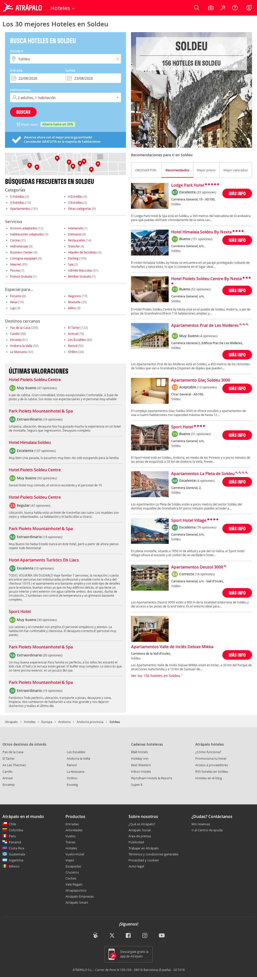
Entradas (72, 824)
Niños (72, 308)
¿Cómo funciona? (208, 752)
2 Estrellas (75, 202)
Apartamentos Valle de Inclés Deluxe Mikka (172, 646)
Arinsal (73, 334)
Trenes (70, 842)
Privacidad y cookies (143, 860)
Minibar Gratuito (79, 276)
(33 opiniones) (206, 192)
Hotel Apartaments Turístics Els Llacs (44, 560)
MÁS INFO (237, 193)
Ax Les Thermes (14, 765)
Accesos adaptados (23, 228)
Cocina (15, 240)
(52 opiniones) (201, 289)
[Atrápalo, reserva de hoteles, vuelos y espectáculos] (23, 8)
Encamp (15, 340)
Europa (46, 721)
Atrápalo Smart (77, 902)
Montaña (74, 302)
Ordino (73, 352)
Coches (71, 878)
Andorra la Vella (21, 346)
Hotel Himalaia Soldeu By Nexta (201, 232)
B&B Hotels (139, 752)
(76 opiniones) (206, 527)
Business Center (21, 252)
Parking (73, 258)
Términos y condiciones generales (153, 854)
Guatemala (17, 854)
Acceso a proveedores (211, 765)
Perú (12, 836)
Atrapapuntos (76, 890)
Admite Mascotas (80, 270)
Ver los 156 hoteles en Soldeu (156, 675)
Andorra (64, 721)
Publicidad (136, 842)
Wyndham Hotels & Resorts (151, 778)
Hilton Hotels (141, 771)
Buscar (23, 112)
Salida (70, 70)
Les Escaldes (77, 340)
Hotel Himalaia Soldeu (30, 442)
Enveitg (72, 784)
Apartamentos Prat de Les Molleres (205, 325)
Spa (70, 264)
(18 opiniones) (205, 574)
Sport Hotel (20, 611)
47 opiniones (47, 388)
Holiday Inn (139, 758)
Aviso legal (136, 866)
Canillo (15, 334)
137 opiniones (45, 451)
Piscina (15, 270)
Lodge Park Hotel (187, 185)
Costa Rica (16, 848)
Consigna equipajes (23, 258)
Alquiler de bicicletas (82, 252)
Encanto (15, 296)
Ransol (72, 346)
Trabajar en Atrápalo (143, 848)
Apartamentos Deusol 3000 (197, 567)
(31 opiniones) (201, 434)
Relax (14, 302)
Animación (75, 228)
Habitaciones (20, 89)
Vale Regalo (74, 884)
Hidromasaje (19, 246)
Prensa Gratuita (21, 276)
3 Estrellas (17, 202)
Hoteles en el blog (208, 778)
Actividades (74, 830)
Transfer (74, 246)
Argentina (16, 860)
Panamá (15, 842)
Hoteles (29, 721)
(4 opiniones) (209, 336)
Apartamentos (20, 209)
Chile (12, 824)
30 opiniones (47, 620)
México (14, 866)
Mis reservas (200, 824)
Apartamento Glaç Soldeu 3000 (200, 380)
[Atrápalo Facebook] (129, 936)
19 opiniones (52, 419)
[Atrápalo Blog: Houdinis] (95, 935)
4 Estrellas (75, 196)
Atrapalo (11, 721)
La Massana (18, 352)
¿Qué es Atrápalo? (141, 824)
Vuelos (71, 836)
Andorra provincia (90, 721)
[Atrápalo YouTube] (162, 936)
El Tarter (74, 328)
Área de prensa (139, 836)
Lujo (13, 308)
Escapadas (73, 866)
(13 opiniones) (207, 387)
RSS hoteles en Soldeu (211, 771)
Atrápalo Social (139, 830)
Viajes (70, 860)
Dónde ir (17, 51)
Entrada (16, 70)
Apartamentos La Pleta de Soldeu (203, 473)
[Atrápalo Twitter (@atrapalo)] (112, 936)
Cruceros (72, 872)
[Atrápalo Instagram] (145, 936)
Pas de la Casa (20, 328)
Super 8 (136, 784)
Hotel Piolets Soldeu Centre (35, 379)
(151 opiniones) (202, 239)
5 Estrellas (17, 196)
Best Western (141, 765)
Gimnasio (74, 234)
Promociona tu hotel (210, 758)
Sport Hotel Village (188, 520)
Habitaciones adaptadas (27, 234)
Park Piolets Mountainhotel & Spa (41, 411)
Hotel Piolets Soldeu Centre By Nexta (206, 278)
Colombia (16, 830)
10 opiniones (44, 568)
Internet (15, 264)
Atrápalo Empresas (80, 896)
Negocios (74, 296)
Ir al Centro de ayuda (207, 830)
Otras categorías (79, 209)
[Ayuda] (235, 8)
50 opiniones (47, 478)
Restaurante (76, 240)
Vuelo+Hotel (75, 854)
